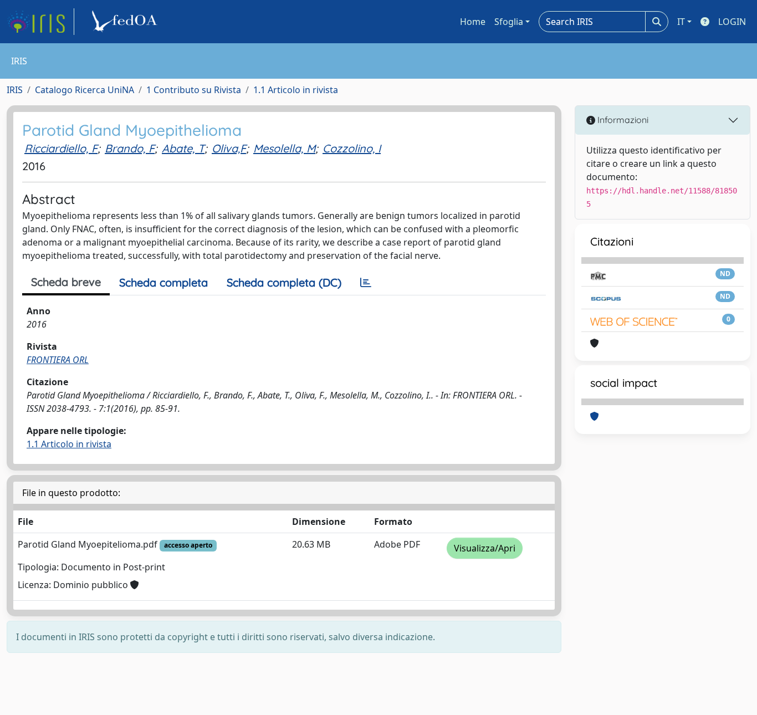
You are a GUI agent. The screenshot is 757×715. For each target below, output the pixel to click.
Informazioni (621, 119)
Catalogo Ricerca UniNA (84, 90)
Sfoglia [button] (508, 22)
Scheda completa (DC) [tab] (284, 282)
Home (472, 22)
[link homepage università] (126, 21)
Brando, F (130, 148)
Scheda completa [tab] (163, 282)
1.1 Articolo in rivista (295, 90)
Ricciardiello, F (61, 148)
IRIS (15, 90)
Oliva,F (229, 148)
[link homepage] (40, 21)
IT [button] (681, 22)
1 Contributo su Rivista (193, 90)
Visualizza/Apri (484, 548)
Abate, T (183, 148)
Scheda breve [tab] (66, 282)
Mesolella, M (284, 148)
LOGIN (732, 22)
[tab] (366, 282)
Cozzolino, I (352, 148)
